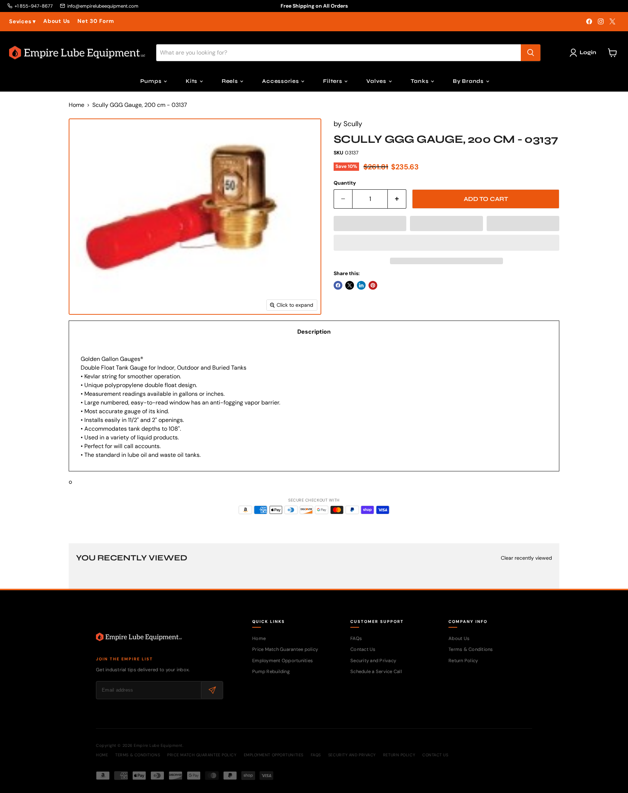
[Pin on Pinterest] (373, 285)
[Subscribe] (212, 690)
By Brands (469, 81)
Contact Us (363, 649)
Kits (192, 81)
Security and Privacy (373, 660)
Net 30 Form (95, 21)
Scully (352, 123)
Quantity (345, 183)
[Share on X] (349, 285)
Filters (333, 81)
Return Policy (463, 660)
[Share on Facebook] (338, 285)
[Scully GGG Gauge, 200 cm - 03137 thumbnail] (86, 335)
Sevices (22, 22)
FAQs (356, 638)
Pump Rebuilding (271, 671)
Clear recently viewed (526, 558)
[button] (370, 223)
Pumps (151, 81)
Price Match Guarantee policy (285, 649)
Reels (230, 81)
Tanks (420, 81)
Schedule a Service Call (376, 671)
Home (76, 105)
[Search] (530, 52)
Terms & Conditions (470, 649)
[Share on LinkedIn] (361, 285)
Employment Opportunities (282, 660)
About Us (56, 21)
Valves (376, 81)
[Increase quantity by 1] (397, 199)
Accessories (281, 81)
